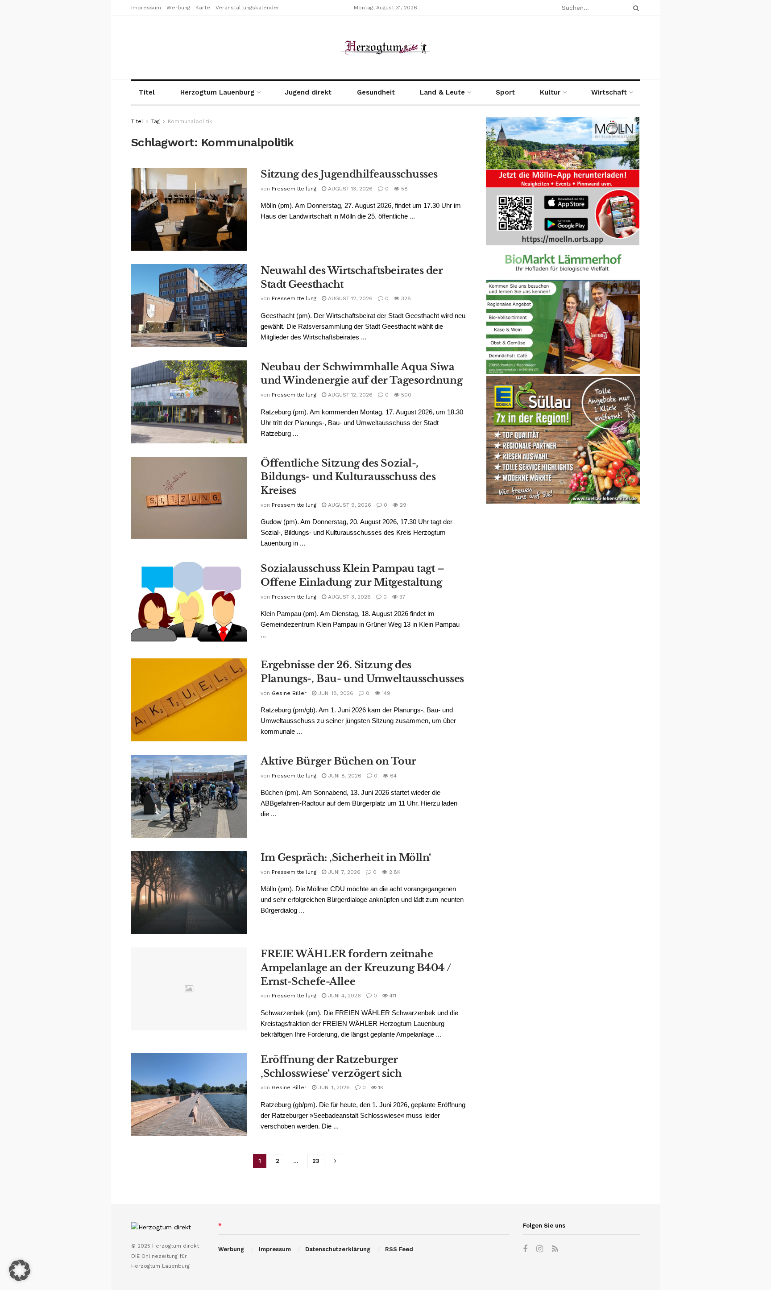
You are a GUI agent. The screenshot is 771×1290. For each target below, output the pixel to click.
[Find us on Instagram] (539, 1249)
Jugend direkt (308, 92)
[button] (19, 1270)
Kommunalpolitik (190, 121)
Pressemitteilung (294, 189)
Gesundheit (376, 92)
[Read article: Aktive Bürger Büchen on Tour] (189, 796)
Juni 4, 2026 (343, 995)
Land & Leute (442, 92)
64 (392, 776)
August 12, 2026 (349, 298)
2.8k (394, 872)
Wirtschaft (609, 92)
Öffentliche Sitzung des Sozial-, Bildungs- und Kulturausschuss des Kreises (348, 477)
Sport (505, 92)
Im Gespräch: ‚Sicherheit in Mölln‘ (346, 858)
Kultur (550, 92)
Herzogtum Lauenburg (217, 92)
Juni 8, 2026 (343, 776)
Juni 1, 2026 (333, 1087)
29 (402, 505)
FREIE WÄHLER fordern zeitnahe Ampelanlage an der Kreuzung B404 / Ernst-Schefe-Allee (356, 968)
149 (385, 693)
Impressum (146, 7)
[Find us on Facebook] (525, 1249)
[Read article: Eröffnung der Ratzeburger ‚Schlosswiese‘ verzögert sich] (189, 1094)
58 (403, 189)
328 (405, 298)
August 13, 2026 (349, 189)
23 (315, 1161)
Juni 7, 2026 (343, 872)
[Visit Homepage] (385, 47)
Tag (155, 121)
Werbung (178, 7)
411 (392, 995)
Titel (147, 92)
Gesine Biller (289, 693)
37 (402, 597)
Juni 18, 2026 (334, 693)
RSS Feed (399, 1249)
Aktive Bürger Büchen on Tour (338, 761)
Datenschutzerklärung (337, 1249)
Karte (202, 7)
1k (380, 1087)
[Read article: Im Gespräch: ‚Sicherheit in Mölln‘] (189, 892)
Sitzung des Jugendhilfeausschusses (349, 174)
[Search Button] (634, 8)
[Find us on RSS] (555, 1249)
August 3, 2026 (348, 597)
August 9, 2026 (348, 505)
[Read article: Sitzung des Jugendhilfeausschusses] (189, 209)
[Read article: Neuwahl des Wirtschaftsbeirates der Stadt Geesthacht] (189, 305)
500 (405, 395)
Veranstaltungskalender (247, 7)
